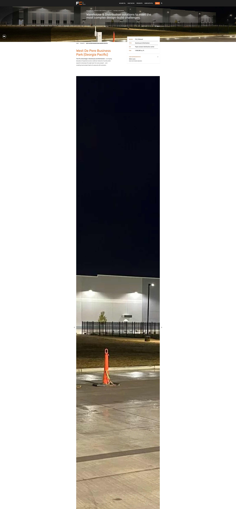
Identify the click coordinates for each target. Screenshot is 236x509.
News (157, 3)
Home (77, 43)
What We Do (131, 3)
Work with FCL (149, 3)
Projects (139, 3)
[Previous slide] (74, 327)
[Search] (161, 3)
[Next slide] (162, 327)
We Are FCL (122, 3)
